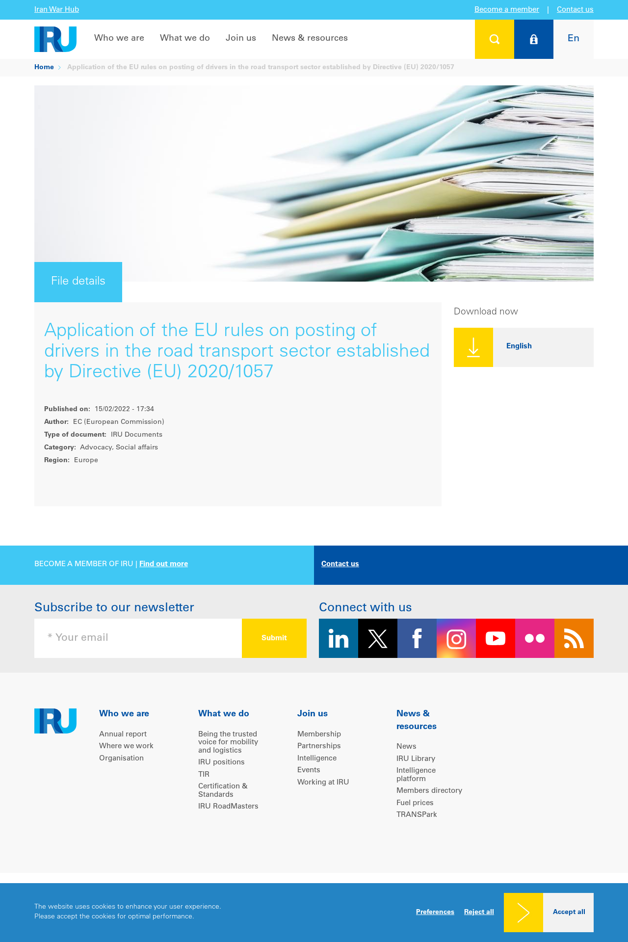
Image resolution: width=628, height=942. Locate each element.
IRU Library (415, 759)
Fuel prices (415, 803)
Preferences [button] (435, 912)
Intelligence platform (416, 775)
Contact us (575, 10)
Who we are (119, 38)
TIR (203, 775)
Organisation (121, 758)
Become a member (506, 10)
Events (308, 770)
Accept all (569, 912)
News (406, 747)
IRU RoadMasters (228, 807)
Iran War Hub (56, 10)
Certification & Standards (223, 791)
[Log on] (533, 39)
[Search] (494, 39)
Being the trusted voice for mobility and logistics (228, 743)
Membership (319, 734)
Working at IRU (323, 782)
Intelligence (317, 758)
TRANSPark (416, 815)
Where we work (126, 746)
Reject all (479, 912)
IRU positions (221, 762)
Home (44, 67)
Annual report (123, 734)
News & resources (310, 38)
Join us (241, 38)
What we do (185, 38)
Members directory (429, 791)
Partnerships (319, 746)
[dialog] (314, 912)
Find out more (163, 564)
